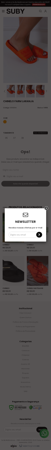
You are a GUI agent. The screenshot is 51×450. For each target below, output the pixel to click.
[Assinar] (39, 235)
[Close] (46, 208)
